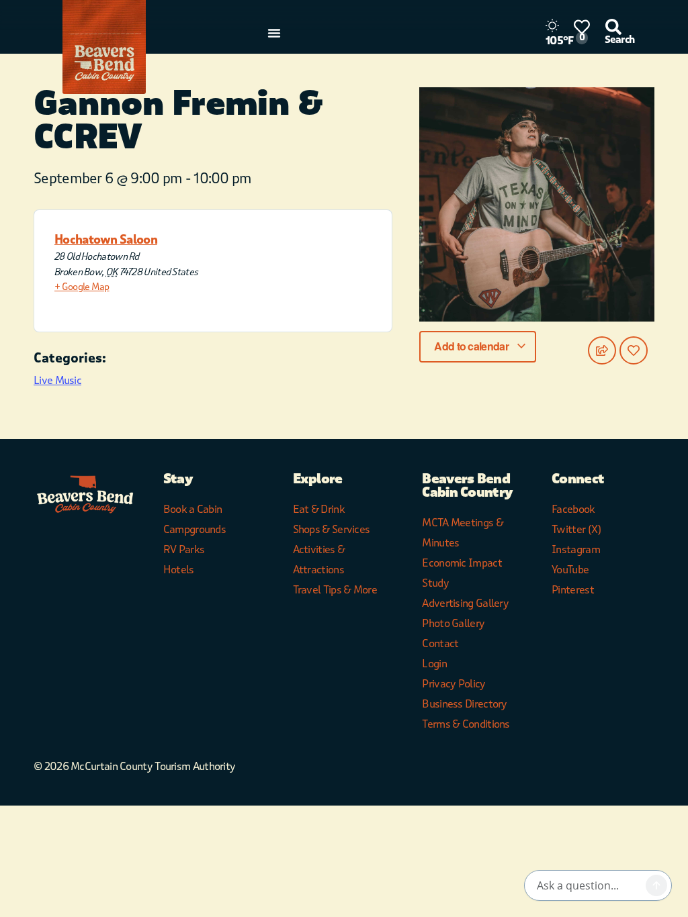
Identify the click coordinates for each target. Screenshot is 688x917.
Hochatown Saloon (105, 239)
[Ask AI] (656, 885)
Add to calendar (472, 346)
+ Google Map (82, 287)
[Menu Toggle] (274, 33)
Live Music (57, 380)
